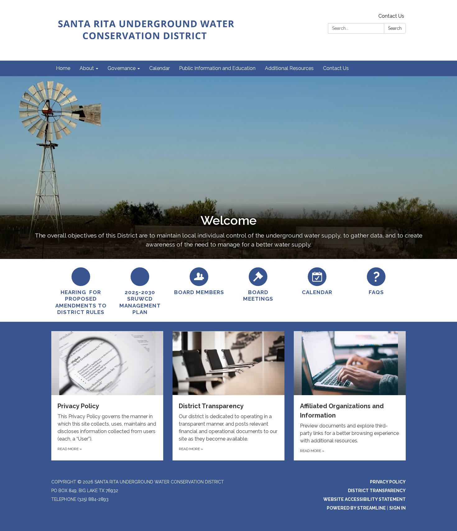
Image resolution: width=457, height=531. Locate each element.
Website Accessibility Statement (364, 499)
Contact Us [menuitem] (336, 68)
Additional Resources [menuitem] (289, 68)
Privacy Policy (388, 481)
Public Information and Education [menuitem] (217, 68)
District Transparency (377, 490)
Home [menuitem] (63, 68)
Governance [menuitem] (122, 68)
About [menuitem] (87, 68)
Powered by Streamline (356, 508)
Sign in (397, 508)
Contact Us (391, 16)
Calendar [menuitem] (159, 68)
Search (395, 28)
